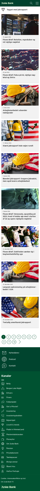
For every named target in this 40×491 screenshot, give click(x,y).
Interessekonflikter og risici (16, 478)
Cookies (3, 478)
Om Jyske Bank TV (7, 482)
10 (14, 342)
